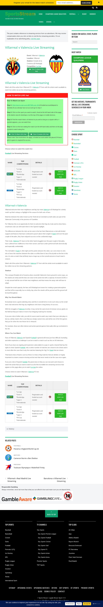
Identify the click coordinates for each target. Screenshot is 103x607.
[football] (13, 77)
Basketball (76, 143)
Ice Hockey (77, 167)
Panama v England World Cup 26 (26, 449)
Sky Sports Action (44, 553)
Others (48, 22)
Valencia (42, 55)
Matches (17, 455)
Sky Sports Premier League (47, 534)
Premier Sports (42, 561)
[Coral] (10, 191)
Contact (61, 591)
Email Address (77, 115)
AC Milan (72, 530)
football (33, 338)
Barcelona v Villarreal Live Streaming (56, 479)
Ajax (70, 534)
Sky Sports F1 (42, 549)
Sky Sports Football (44, 538)
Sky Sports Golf (43, 545)
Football (72, 14)
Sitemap (12, 588)
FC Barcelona (73, 549)
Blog (40, 591)
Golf (74, 155)
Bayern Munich (74, 541)
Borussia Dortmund (75, 545)
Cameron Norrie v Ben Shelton (26, 458)
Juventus (72, 553)
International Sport (11, 580)
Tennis (41, 22)
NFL (74, 174)
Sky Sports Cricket (44, 541)
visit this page (35, 39)
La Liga (38, 66)
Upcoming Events (25, 588)
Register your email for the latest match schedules (34, 3)
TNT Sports (41, 565)
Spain (54, 234)
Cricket (75, 147)
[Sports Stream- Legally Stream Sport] (20, 16)
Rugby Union (77, 182)
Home (41, 14)
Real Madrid (73, 561)
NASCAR (76, 171)
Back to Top (51, 514)
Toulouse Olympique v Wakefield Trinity (29, 467)
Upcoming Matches (41, 588)
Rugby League (78, 178)
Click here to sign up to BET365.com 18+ (25, 105)
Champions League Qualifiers (56, 14)
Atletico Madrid (73, 538)
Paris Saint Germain (75, 557)
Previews (17, 464)
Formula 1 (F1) (78, 163)
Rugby (84, 14)
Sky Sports (40, 530)
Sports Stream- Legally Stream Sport (50, 598)
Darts (75, 151)
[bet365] (10, 175)
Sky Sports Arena (43, 557)
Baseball (76, 139)
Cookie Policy (50, 591)
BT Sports (75, 588)
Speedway (77, 190)
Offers (54, 588)
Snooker (93, 14)
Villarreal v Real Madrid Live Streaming (18, 479)
